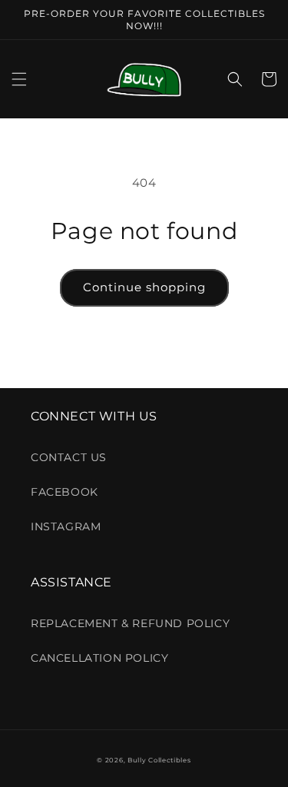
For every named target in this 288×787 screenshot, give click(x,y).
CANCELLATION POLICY (99, 658)
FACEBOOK (64, 492)
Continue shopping (144, 287)
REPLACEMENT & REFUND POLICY (130, 623)
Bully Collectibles (159, 760)
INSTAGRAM (66, 526)
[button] (19, 79)
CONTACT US (69, 457)
